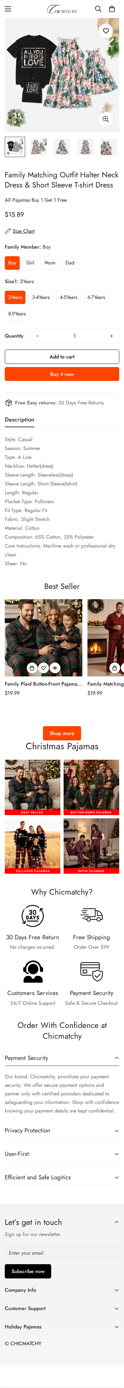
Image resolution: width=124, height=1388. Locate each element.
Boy (12, 262)
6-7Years (96, 297)
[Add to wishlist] (106, 31)
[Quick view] (55, 667)
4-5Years (68, 297)
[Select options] (32, 667)
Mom (50, 262)
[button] (112, 9)
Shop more (62, 733)
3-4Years (41, 297)
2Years (15, 297)
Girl (30, 262)
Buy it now (62, 374)
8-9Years (17, 313)
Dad (69, 262)
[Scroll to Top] (112, 1354)
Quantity (14, 335)
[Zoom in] (106, 119)
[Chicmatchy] (62, 9)
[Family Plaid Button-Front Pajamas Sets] (43, 637)
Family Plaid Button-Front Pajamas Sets (42, 684)
